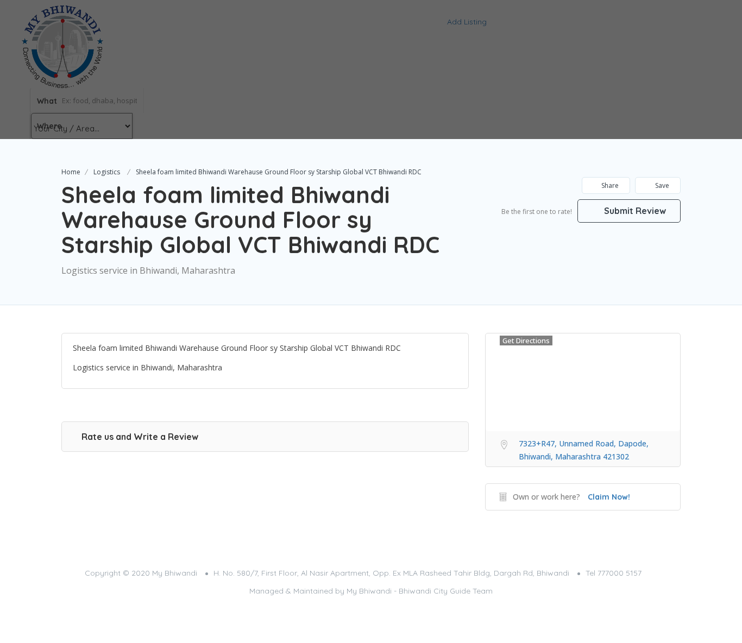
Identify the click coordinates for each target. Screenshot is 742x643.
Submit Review (634, 210)
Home (70, 171)
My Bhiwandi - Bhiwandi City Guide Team (420, 591)
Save (661, 185)
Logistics (106, 171)
